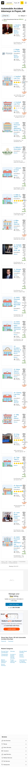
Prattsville (3, 641)
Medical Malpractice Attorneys (4, 661)
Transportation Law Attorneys (4, 655)
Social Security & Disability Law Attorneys (23, 661)
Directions (16, 31)
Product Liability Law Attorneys (13, 661)
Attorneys (15, 561)
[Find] (22, 2)
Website (15, 30)
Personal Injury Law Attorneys (4, 652)
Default (23, 15)
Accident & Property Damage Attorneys (13, 656)
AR (6, 561)
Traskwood (10, 641)
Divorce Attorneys (3, 665)
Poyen (10, 561)
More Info (16, 33)
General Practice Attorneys (21, 655)
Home (2, 561)
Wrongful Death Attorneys (23, 652)
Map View (6, 15)
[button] (26, 3)
